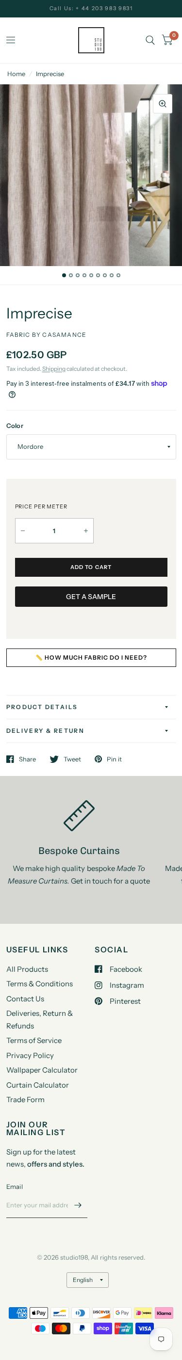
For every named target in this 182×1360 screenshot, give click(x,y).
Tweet (72, 759)
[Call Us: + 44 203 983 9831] (91, 8)
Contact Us (25, 998)
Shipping (54, 368)
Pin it (114, 759)
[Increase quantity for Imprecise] (86, 531)
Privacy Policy (30, 1055)
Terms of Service (34, 1040)
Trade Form (25, 1099)
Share (27, 759)
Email (14, 1186)
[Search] (150, 40)
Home (16, 74)
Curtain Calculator (37, 1085)
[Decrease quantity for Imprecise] (23, 531)
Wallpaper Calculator (42, 1070)
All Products (27, 969)
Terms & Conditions (39, 983)
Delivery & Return (45, 730)
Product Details (42, 707)
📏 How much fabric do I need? (91, 657)
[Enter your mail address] (77, 1205)
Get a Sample (91, 596)
